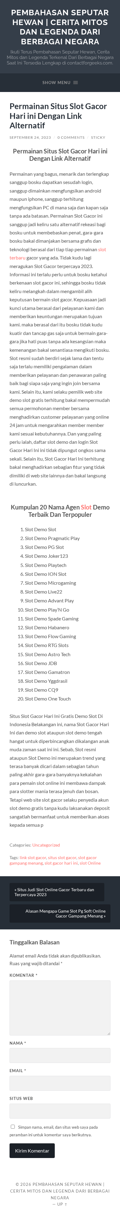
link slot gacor (33, 857)
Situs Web (21, 1098)
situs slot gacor (62, 857)
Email (18, 1070)
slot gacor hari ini (61, 863)
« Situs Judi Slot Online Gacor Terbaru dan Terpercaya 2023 (54, 892)
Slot (86, 507)
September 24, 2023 (30, 137)
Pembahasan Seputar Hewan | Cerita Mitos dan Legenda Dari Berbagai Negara (60, 27)
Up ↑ (62, 1204)
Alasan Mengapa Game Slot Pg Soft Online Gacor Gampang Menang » (66, 913)
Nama (18, 1043)
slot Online (90, 863)
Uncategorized (46, 845)
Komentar (24, 975)
